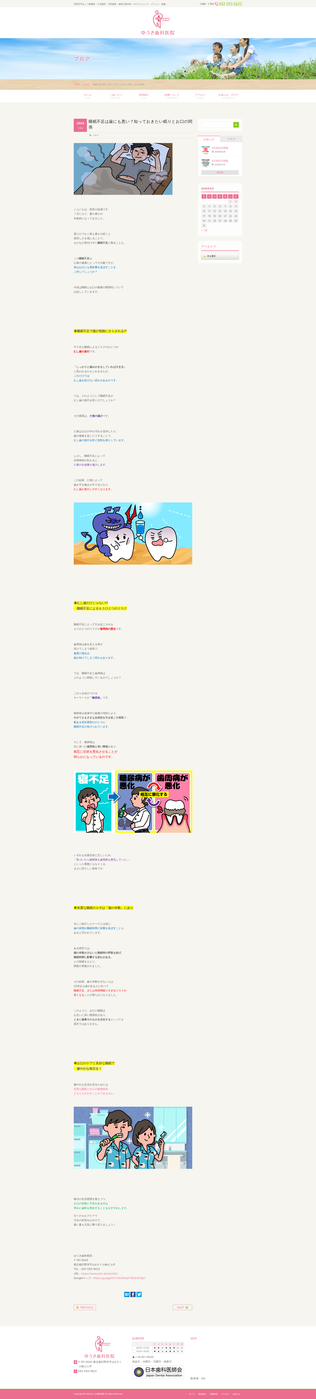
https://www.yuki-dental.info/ (99, 1273)
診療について (172, 96)
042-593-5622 (87, 1371)
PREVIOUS (86, 1307)
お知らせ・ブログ (228, 96)
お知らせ (208, 139)
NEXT (180, 1307)
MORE (220, 172)
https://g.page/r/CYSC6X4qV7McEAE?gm (119, 1278)
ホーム (88, 96)
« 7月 (204, 230)
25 (209, 220)
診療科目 (214, 1394)
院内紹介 (144, 96)
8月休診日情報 (220, 160)
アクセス (200, 96)
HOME (77, 84)
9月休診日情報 (220, 147)
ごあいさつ (116, 96)
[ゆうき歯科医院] (158, 22)
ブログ (86, 84)
